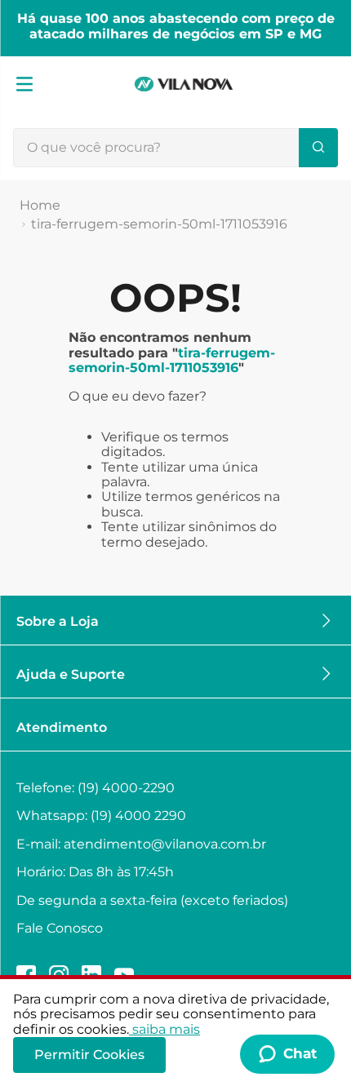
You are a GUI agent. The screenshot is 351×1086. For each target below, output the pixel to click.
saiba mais (166, 1029)
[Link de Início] (40, 206)
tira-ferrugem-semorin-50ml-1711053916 (159, 224)
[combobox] (175, 147)
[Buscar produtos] (318, 147)
